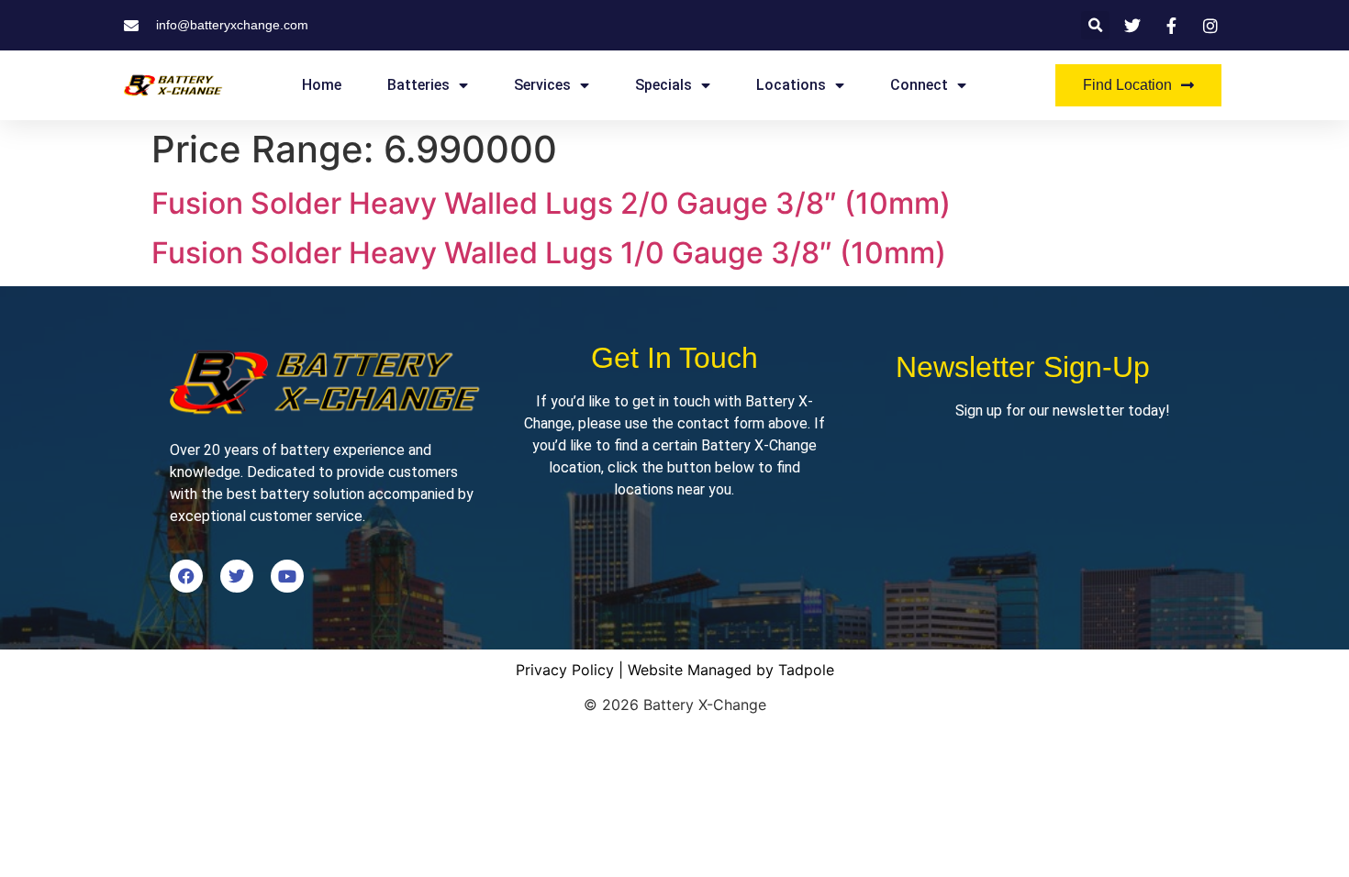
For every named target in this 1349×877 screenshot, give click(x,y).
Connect (919, 85)
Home (321, 85)
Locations (791, 85)
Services (542, 85)
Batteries (418, 85)
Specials (663, 85)
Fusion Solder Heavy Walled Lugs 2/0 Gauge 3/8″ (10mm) (551, 203)
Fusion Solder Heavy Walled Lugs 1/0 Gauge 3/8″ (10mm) (548, 253)
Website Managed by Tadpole (731, 670)
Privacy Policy (565, 670)
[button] (1095, 25)
